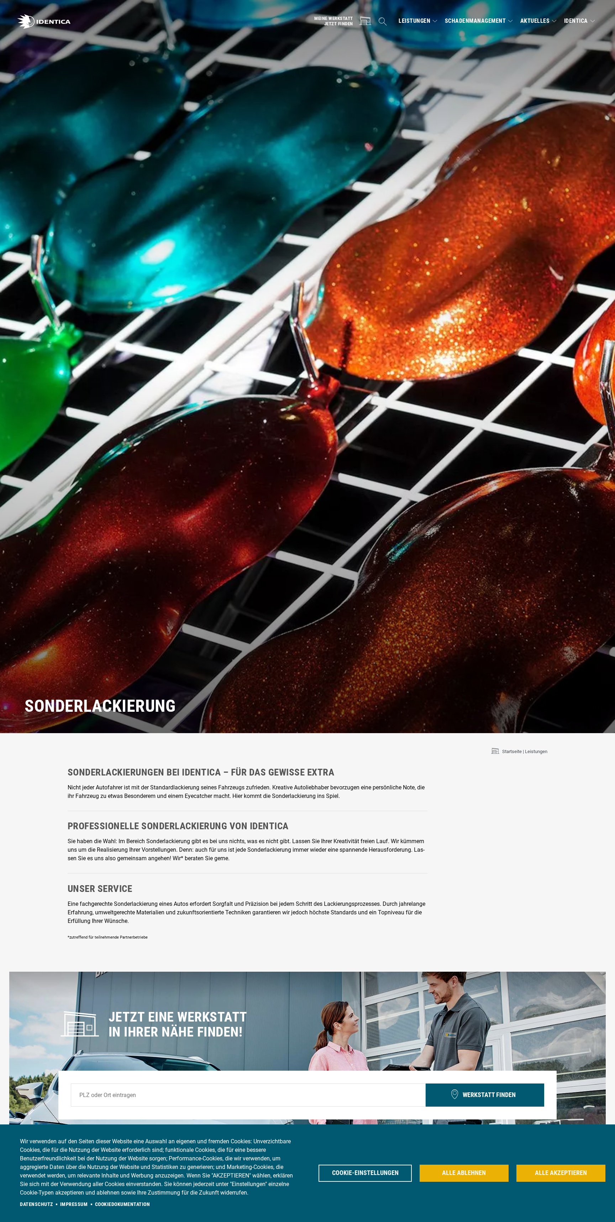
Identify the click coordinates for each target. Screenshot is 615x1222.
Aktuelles (535, 21)
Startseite (512, 751)
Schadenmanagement (475, 21)
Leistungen (414, 21)
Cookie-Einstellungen (365, 1172)
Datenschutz (36, 1204)
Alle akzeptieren (561, 1172)
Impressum (74, 1204)
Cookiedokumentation (122, 1204)
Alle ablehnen (464, 1172)
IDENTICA (576, 21)
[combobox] (248, 1095)
